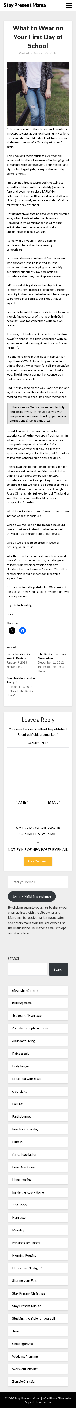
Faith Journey (21, 1116)
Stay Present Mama (25, 5)
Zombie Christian (24, 1381)
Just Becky (19, 1205)
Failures (18, 1104)
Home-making (22, 1179)
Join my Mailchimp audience (32, 896)
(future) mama (22, 1003)
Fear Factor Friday (25, 1129)
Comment (38, 742)
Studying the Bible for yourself (33, 1318)
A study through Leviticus (30, 1028)
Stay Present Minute (26, 1306)
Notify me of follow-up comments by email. (38, 831)
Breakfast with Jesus (26, 1078)
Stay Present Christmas (28, 1293)
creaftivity (19, 1091)
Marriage (19, 1217)
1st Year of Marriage (27, 1015)
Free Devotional (23, 1167)
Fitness (17, 1142)
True (15, 1331)
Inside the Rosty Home (28, 1192)
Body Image (20, 1066)
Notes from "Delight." (27, 1268)
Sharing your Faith (25, 1280)
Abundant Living (23, 1041)
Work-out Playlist (25, 1369)
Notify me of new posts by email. (38, 849)
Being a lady (20, 1053)
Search (14, 958)
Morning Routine (24, 1255)
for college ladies (24, 1154)
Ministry (18, 1230)
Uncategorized (22, 1344)
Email (54, 802)
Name (22, 802)
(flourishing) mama (25, 990)
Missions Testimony (26, 1243)
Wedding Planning (25, 1356)
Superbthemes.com (38, 1402)
